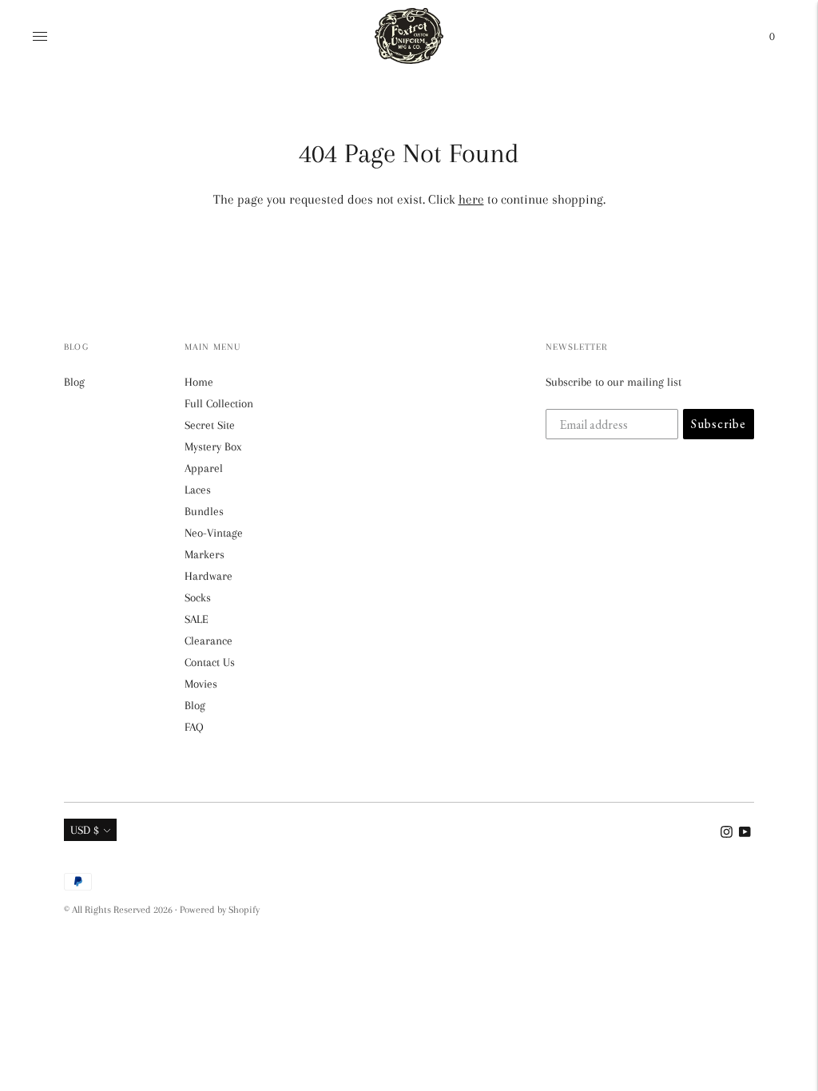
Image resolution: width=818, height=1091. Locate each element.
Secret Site (210, 425)
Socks (198, 597)
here (471, 199)
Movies (201, 683)
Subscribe (718, 423)
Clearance (208, 640)
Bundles (204, 511)
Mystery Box (213, 446)
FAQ (194, 726)
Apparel (204, 468)
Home (199, 381)
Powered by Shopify (220, 909)
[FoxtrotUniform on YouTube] (745, 833)
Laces (198, 489)
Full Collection (219, 403)
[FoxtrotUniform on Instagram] (727, 833)
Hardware (208, 575)
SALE (196, 619)
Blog (74, 381)
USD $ (84, 829)
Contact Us (210, 662)
